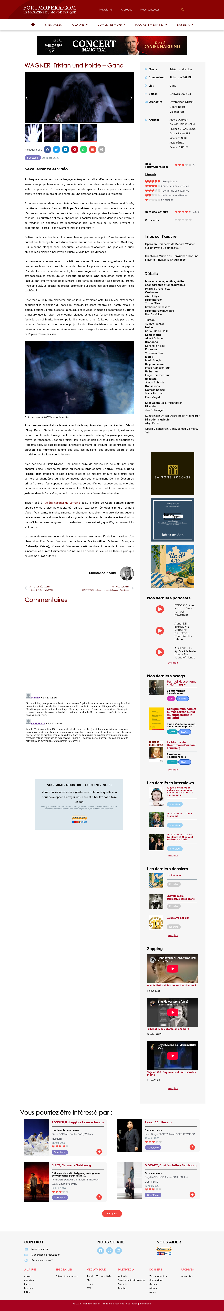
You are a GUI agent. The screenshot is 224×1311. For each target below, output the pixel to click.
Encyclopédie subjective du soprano (181, 897)
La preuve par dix (178, 917)
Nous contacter (149, 9)
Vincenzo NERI (178, 138)
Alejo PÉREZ (177, 142)
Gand (173, 85)
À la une (78, 24)
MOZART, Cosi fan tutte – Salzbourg (171, 1165)
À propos (126, 9)
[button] (79, 24)
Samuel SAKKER (179, 147)
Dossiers (183, 24)
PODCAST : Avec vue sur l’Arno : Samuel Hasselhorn (184, 610)
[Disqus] (79, 647)
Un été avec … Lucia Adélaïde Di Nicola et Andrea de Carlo (180, 837)
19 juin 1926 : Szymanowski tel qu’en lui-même (171, 1073)
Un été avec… (175, 875)
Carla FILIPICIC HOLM (182, 124)
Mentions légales (92, 1303)
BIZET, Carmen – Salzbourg (71, 1165)
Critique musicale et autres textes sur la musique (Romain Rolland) (181, 713)
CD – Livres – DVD (110, 24)
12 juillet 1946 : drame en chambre (168, 1028)
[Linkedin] (118, 1250)
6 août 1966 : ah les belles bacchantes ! (171, 985)
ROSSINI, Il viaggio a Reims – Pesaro (78, 1122)
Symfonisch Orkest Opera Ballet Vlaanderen (181, 106)
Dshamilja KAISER (180, 133)
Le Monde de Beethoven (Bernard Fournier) (181, 745)
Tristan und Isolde (181, 69)
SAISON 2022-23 (180, 93)
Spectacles (53, 24)
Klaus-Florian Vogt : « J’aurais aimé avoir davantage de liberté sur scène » (180, 791)
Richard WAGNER (181, 77)
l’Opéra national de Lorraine (62, 502)
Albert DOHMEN (179, 119)
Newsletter (106, 9)
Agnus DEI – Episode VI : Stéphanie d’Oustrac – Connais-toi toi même (183, 631)
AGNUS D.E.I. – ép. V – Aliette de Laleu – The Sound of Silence (185, 652)
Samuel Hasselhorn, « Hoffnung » (181, 683)
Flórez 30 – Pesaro (158, 1122)
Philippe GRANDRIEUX (183, 128)
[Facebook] (100, 1250)
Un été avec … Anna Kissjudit (179, 815)
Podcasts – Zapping (149, 24)
